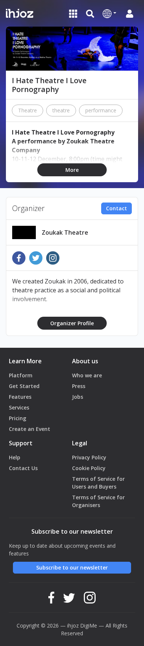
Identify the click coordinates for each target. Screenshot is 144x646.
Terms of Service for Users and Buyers (98, 482)
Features (20, 396)
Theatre (27, 110)
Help (14, 457)
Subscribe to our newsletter (72, 567)
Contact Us (23, 468)
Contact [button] (116, 208)
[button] (109, 13)
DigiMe (88, 625)
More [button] (72, 169)
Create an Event (29, 428)
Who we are (87, 375)
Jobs (77, 396)
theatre (61, 110)
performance (100, 110)
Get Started (24, 386)
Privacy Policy (89, 457)
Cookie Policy (89, 468)
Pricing (17, 418)
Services (19, 407)
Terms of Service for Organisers (98, 501)
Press (78, 386)
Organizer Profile (72, 323)
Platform (20, 375)
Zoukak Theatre (65, 232)
